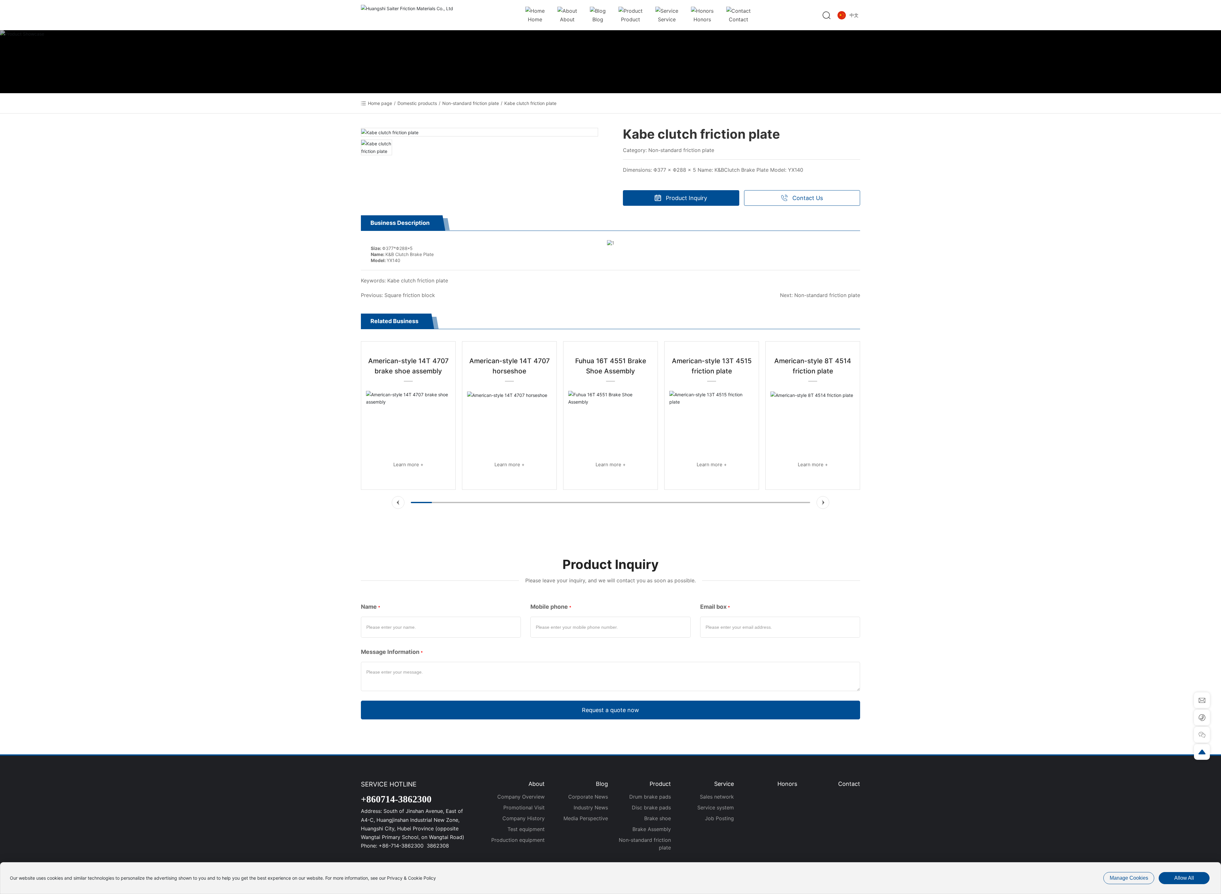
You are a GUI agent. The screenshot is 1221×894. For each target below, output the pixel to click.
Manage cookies (1129, 878)
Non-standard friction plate (470, 103)
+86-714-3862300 (402, 845)
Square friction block (409, 295)
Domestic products (417, 103)
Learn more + (408, 464)
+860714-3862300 (396, 799)
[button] (398, 502)
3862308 (438, 845)
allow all (1184, 878)
